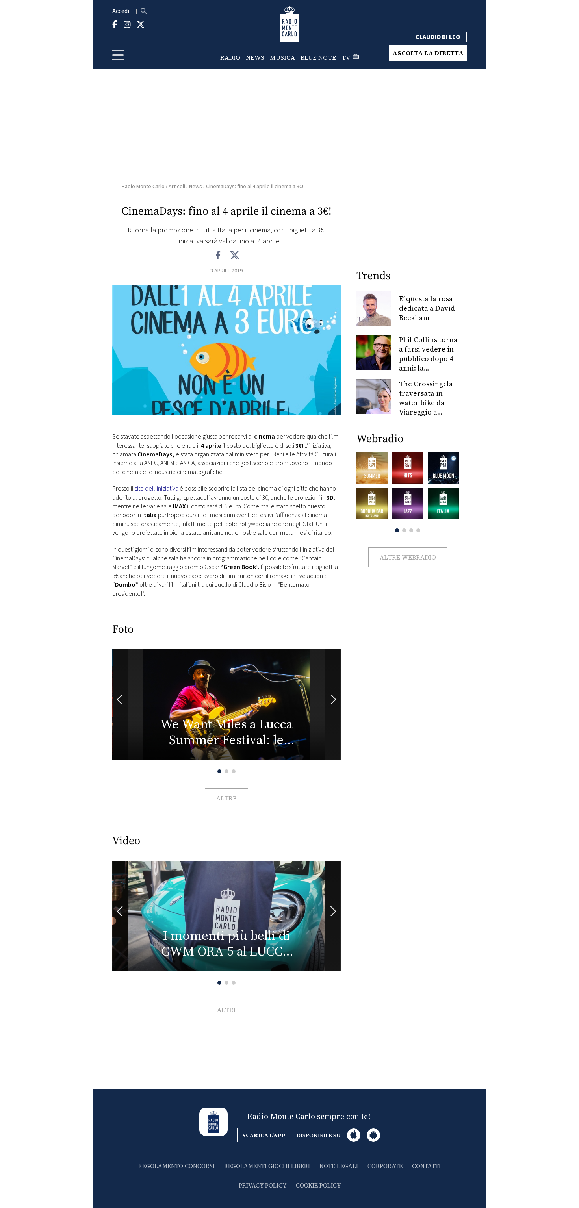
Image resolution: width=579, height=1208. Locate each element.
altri (226, 1009)
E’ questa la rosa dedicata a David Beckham (427, 308)
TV (345, 57)
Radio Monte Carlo (143, 187)
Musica (282, 57)
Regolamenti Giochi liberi (267, 1166)
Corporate (385, 1166)
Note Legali (338, 1166)
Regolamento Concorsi (176, 1166)
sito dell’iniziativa (156, 488)
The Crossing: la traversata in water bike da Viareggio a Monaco (426, 402)
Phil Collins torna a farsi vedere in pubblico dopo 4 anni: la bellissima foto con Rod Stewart (428, 363)
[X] (234, 255)
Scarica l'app (263, 1135)
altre (226, 798)
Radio (230, 57)
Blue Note (318, 57)
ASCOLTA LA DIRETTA (428, 52)
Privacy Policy (262, 1185)
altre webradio (408, 557)
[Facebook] (218, 255)
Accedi (120, 11)
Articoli (177, 187)
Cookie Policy (318, 1185)
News (255, 57)
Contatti (426, 1166)
